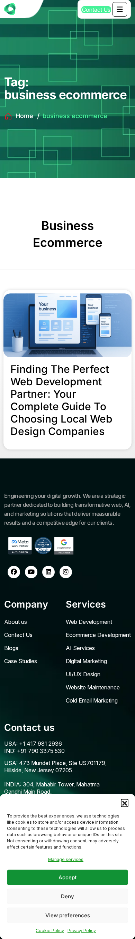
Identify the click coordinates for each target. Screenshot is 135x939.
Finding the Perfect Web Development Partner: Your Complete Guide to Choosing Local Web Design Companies (61, 400)
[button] (124, 802)
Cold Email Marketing (92, 700)
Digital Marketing (86, 661)
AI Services (80, 648)
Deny (67, 896)
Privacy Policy (82, 930)
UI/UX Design (83, 674)
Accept (67, 877)
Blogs (11, 648)
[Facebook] (14, 572)
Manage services (65, 859)
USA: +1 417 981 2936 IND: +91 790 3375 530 (34, 747)
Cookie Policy (50, 930)
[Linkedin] (48, 572)
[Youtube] (31, 572)
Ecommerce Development (98, 634)
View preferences (67, 915)
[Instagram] (66, 572)
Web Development (89, 621)
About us (15, 621)
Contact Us (18, 634)
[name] (119, 9)
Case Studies (20, 661)
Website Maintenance (93, 687)
